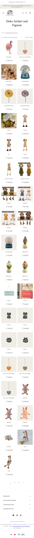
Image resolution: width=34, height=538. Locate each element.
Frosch (9, 130)
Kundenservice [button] (8, 509)
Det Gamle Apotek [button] (9, 500)
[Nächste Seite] (24, 482)
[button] (3, 13)
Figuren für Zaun (25, 178)
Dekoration (9, 81)
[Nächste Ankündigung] (31, 2)
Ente (25, 446)
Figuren (9, 203)
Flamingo (8, 57)
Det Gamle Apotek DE (19, 521)
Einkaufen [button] (6, 496)
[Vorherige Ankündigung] (3, 2)
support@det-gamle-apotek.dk (21, 526)
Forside (3, 32)
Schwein (25, 398)
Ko (9, 154)
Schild (9, 300)
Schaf (25, 130)
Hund (25, 154)
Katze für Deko (9, 178)
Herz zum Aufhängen (25, 57)
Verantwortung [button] (8, 505)
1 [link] (10, 482)
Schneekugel (25, 81)
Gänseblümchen (8, 105)
